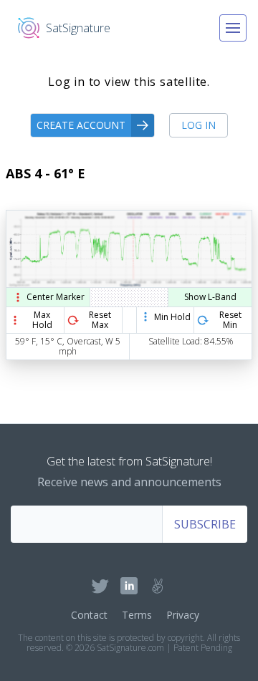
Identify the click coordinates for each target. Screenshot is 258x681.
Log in (198, 125)
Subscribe (205, 524)
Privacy (182, 615)
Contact (89, 615)
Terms (137, 615)
